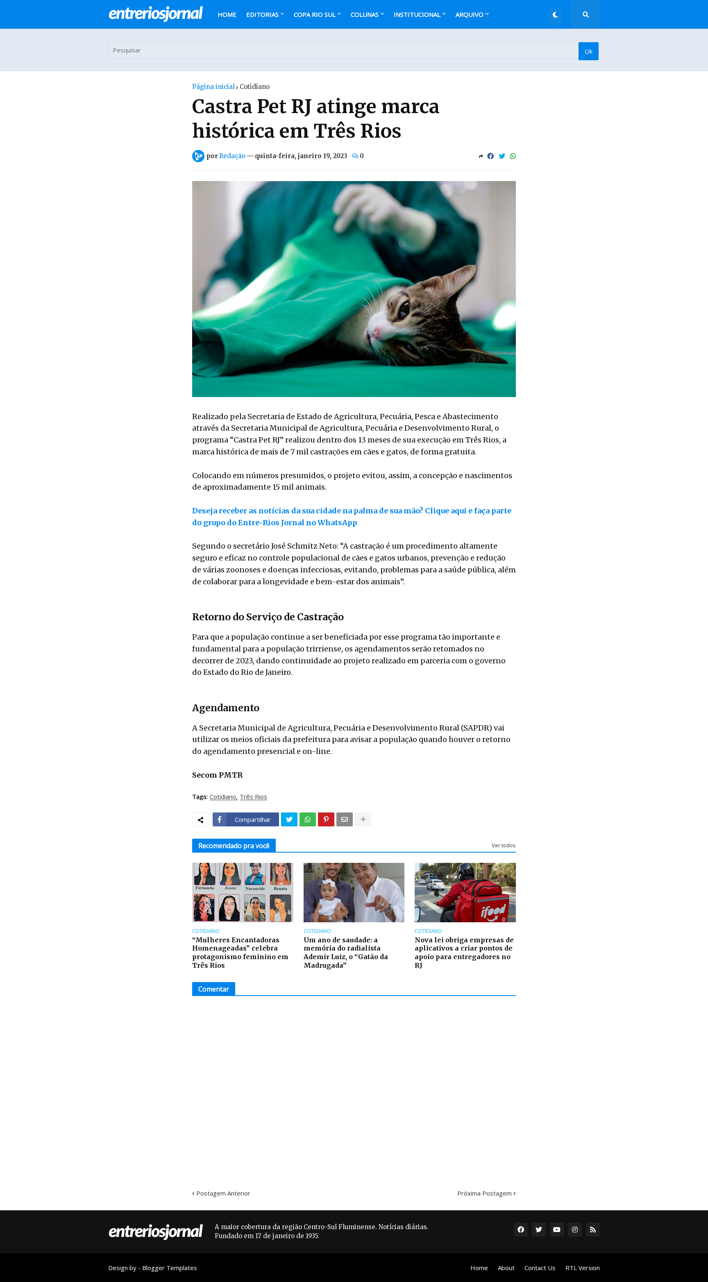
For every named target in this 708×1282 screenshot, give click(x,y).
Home (479, 1268)
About (506, 1268)
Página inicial (213, 87)
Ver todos (504, 845)
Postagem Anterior (223, 1193)
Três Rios (253, 797)
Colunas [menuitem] (365, 14)
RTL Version (582, 1268)
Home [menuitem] (227, 14)
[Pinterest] (326, 819)
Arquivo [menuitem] (469, 14)
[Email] (344, 819)
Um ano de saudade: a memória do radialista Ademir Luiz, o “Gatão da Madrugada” (346, 952)
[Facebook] (490, 156)
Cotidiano (255, 87)
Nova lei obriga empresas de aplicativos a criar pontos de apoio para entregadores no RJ (464, 952)
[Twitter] (502, 156)
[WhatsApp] (513, 156)
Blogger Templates (169, 1268)
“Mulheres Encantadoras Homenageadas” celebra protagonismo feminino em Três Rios (240, 952)
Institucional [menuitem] (417, 14)
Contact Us (540, 1268)
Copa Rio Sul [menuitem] (315, 14)
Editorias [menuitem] (262, 14)
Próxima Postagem (484, 1193)
